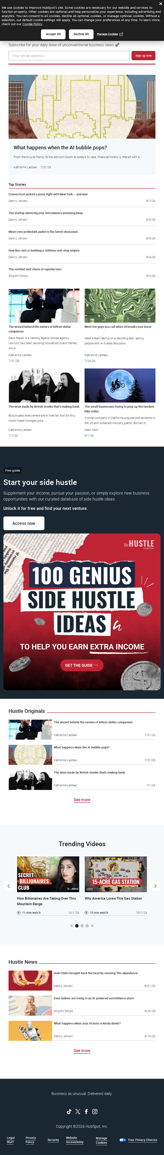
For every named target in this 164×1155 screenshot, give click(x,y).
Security (53, 1140)
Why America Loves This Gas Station (113, 898)
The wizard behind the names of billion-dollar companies (40, 329)
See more (82, 799)
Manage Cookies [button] (101, 1140)
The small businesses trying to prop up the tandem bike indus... (119, 408)
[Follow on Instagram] (94, 1111)
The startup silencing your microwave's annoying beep (46, 213)
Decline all (81, 34)
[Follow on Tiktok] (69, 1111)
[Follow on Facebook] (86, 1111)
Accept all (53, 34)
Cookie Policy (32, 24)
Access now (28, 523)
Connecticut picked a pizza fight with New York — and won (48, 194)
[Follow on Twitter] (77, 1111)
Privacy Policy (31, 1140)
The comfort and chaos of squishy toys (35, 269)
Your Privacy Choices (142, 1140)
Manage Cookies (107, 34)
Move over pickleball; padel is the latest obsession (43, 232)
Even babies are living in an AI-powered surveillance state (94, 998)
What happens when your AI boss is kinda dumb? (87, 1023)
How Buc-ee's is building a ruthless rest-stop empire (44, 250)
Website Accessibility (75, 1140)
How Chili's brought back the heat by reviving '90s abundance (96, 973)
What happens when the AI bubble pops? (60, 147)
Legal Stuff (11, 1140)
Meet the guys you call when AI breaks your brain (118, 327)
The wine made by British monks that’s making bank (44, 406)
